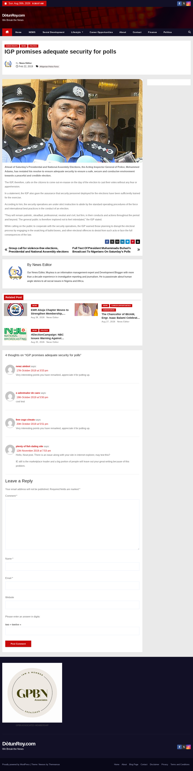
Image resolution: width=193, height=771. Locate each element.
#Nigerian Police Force (49, 67)
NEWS (31, 32)
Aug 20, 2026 (38, 342)
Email (9, 578)
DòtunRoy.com (13, 15)
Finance (152, 32)
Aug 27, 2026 (108, 321)
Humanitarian (108, 310)
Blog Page (133, 764)
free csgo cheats (25, 419)
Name (9, 558)
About (122, 32)
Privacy (164, 764)
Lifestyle (76, 32)
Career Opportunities (101, 32)
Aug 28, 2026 (38, 317)
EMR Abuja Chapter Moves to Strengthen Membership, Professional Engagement (50, 313)
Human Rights (12, 46)
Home (18, 32)
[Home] (7, 32)
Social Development (53, 32)
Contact (137, 32)
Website (9, 597)
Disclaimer (154, 764)
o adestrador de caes (28, 393)
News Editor (25, 63)
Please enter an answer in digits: (22, 616)
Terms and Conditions (180, 764)
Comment (11, 496)
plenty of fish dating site (29, 446)
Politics (168, 32)
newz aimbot (23, 366)
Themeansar (54, 764)
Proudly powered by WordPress (16, 764)
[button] (189, 32)
